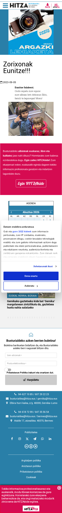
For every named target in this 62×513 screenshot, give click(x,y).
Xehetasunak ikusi (43, 266)
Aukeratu (29, 285)
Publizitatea (31, 432)
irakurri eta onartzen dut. (30, 372)
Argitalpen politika (31, 460)
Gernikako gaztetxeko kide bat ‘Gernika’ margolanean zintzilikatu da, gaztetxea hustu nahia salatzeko (31, 304)
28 (20, 220)
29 (26, 220)
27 (13, 220)
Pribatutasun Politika (17, 372)
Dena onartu (31, 276)
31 (39, 220)
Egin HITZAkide (31, 183)
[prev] (11, 212)
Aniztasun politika (31, 466)
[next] (51, 212)
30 (33, 220)
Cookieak (31, 477)
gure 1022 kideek (21, 231)
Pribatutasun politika (31, 471)
